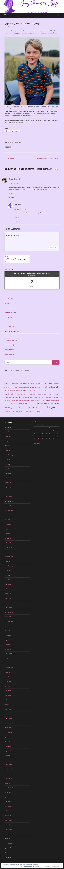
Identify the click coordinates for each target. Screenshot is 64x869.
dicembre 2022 (8, 607)
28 (42, 438)
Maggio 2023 (7, 584)
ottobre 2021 (7, 672)
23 (49, 436)
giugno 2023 (7, 579)
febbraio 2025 (8, 487)
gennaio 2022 (8, 658)
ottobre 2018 (7, 838)
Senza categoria (8, 345)
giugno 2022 (7, 635)
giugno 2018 (7, 857)
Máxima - (38, 400)
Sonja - (25, 407)
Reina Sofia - (33, 403)
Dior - (39, 390)
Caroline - (6, 387)
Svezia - (44, 408)
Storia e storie (8, 349)
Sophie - (29, 408)
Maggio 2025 (7, 473)
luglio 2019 (7, 797)
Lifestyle (6, 317)
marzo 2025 (7, 482)
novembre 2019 (8, 778)
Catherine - (13, 387)
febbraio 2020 (8, 764)
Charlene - (33, 387)
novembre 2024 (8, 501)
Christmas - (18, 390)
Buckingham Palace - (39, 383)
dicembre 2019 (8, 774)
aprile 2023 (7, 589)
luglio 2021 (7, 686)
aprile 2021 (7, 700)
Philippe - (58, 400)
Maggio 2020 (8, 751)
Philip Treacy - (7, 403)
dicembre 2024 (8, 496)
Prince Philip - (15, 403)
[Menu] (4, 15)
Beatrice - (26, 383)
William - (26, 411)
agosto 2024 (7, 515)
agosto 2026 (7, 427)
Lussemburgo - (37, 397)
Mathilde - (56, 397)
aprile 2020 (7, 755)
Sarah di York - (15, 407)
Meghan (16, 400)
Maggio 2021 (7, 695)
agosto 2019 (7, 792)
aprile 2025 (7, 478)
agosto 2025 (7, 459)
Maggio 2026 (7, 441)
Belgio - (32, 383)
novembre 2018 (8, 834)
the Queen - (51, 407)
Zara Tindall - (38, 411)
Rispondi (11, 197)
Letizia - (22, 397)
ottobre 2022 (7, 616)
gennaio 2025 (8, 492)
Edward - (53, 390)
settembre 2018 (8, 843)
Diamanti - (32, 390)
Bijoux (6, 303)
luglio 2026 (7, 431)
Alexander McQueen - (15, 383)
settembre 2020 (8, 732)
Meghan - (21, 400)
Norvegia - (47, 400)
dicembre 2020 (8, 718)
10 (53, 430)
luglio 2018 (7, 852)
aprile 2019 (7, 811)
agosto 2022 (7, 626)
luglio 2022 (7, 630)
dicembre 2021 (8, 663)
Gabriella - (19, 394)
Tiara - (6, 411)
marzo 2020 (7, 760)
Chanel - (28, 387)
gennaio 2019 (8, 824)
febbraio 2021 (8, 709)
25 (57, 436)
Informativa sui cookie (28, 866)
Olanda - (53, 400)
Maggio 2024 (7, 529)
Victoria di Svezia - (17, 411)
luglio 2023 (7, 575)
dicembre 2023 (8, 552)
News (6, 322)
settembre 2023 (8, 566)
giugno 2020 (7, 746)
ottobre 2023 (7, 561)
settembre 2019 (8, 788)
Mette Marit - (27, 400)
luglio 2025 (7, 464)
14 (42, 433)
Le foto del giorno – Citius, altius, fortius (48, 158)
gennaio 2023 (8, 603)
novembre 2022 (8, 612)
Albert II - (7, 383)
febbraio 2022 (8, 653)
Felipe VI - (14, 394)
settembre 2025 (8, 455)
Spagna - (35, 408)
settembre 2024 (8, 510)
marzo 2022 (7, 649)
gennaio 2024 (8, 547)
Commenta (53, 247)
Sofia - (23, 407)
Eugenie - (7, 394)
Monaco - (33, 400)
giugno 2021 (7, 690)
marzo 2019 (7, 815)
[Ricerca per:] (32, 362)
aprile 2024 (7, 533)
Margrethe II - (45, 397)
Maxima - (11, 400)
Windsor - (33, 411)
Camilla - (47, 383)
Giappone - (35, 394)
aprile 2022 (7, 644)
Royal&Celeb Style (9, 340)
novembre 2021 (8, 667)
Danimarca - (25, 390)
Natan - (42, 400)
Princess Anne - (23, 404)
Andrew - (21, 383)
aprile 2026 (7, 445)
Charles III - (41, 387)
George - (8, 147)
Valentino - (10, 411)
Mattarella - (6, 400)
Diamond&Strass (9, 308)
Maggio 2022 (7, 640)
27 (38, 438)
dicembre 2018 (8, 829)
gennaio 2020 (8, 769)
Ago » (38, 443)
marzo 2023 (7, 593)
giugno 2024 (7, 524)
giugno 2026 (7, 436)
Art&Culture (7, 298)
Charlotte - (13, 390)
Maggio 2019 (7, 806)
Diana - (35, 390)
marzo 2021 (7, 704)
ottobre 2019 (7, 783)
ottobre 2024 (7, 505)
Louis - (31, 397)
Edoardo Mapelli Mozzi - (46, 390)
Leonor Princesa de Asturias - (12, 397)
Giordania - (39, 394)
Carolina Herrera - (55, 383)
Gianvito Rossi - (29, 394)
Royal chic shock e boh (10, 331)
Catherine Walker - (22, 387)
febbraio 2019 (8, 820)
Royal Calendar (18, 142)
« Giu (35, 443)
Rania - (29, 403)
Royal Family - (49, 404)
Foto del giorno (11, 142)
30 (49, 438)
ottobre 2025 (7, 450)
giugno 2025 (7, 468)
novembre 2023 (8, 556)
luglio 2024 (7, 519)
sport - (39, 407)
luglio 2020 (7, 741)
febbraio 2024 (8, 542)
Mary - (51, 397)
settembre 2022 (8, 621)
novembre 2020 (8, 723)
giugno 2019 (7, 801)
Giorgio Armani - (45, 394)
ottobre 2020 (7, 727)
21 (42, 436)
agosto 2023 (7, 570)
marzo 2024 (7, 538)
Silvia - (20, 407)
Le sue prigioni (9, 158)
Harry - (51, 394)
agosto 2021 (7, 681)
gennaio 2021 (8, 714)
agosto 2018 (7, 848)
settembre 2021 (8, 677)
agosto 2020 (7, 737)
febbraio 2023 (8, 598)
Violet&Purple (8, 354)
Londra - (27, 397)
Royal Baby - (40, 404)
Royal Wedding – (8, 335)
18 (57, 433)
